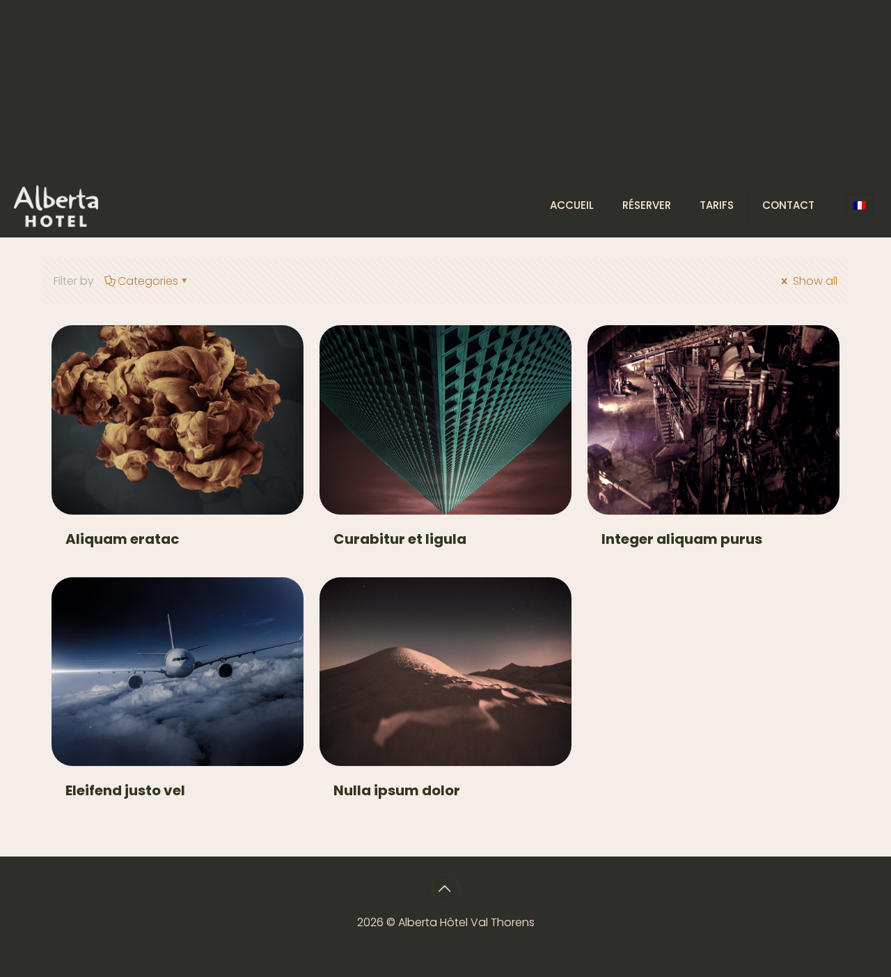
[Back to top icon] (445, 888)
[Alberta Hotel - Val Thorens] (56, 205)
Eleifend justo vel (125, 790)
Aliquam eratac (122, 539)
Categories (148, 281)
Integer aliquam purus (681, 539)
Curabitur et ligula (399, 539)
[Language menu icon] (860, 205)
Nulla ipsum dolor (396, 790)
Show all (813, 281)
